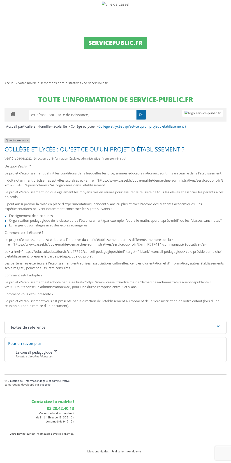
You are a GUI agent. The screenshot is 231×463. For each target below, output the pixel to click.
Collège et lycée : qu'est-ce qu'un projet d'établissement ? (142, 126)
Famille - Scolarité (53, 126)
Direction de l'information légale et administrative (38, 381)
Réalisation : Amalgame (126, 451)
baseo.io (45, 384)
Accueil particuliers (21, 126)
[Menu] (6, 8)
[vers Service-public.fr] (202, 113)
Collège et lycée (83, 126)
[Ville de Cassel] (115, 4)
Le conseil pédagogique (34, 352)
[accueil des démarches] (13, 114)
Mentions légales (98, 451)
